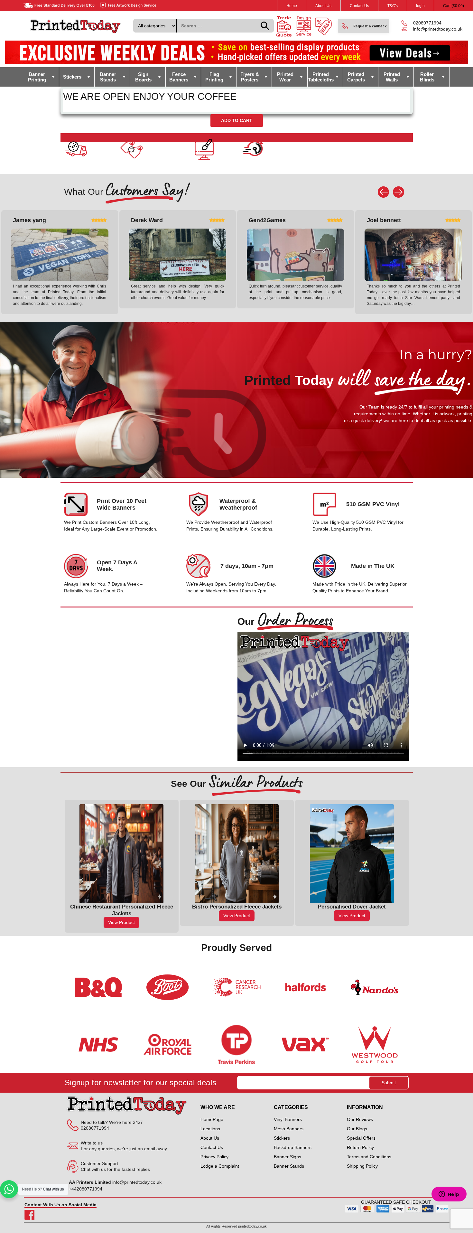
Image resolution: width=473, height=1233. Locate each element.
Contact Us (359, 6)
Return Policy (360, 1147)
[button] (363, 26)
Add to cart (236, 120)
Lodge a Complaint (219, 1166)
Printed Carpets (356, 76)
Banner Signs (287, 1156)
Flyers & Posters (249, 76)
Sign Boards (143, 76)
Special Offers (361, 1138)
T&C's (392, 6)
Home (291, 6)
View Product (123, 915)
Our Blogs (357, 1128)
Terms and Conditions (369, 1156)
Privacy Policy (214, 1156)
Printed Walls (392, 76)
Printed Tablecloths (321, 76)
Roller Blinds (427, 76)
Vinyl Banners (288, 1119)
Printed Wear (285, 76)
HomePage (211, 1119)
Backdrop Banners (292, 1147)
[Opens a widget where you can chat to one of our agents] (449, 1195)
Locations (210, 1128)
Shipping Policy (362, 1166)
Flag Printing (214, 76)
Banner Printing (37, 76)
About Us (323, 6)
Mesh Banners (288, 1128)
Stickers (72, 77)
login (420, 6)
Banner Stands (108, 76)
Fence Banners (178, 76)
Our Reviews (360, 1119)
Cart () (453, 6)
